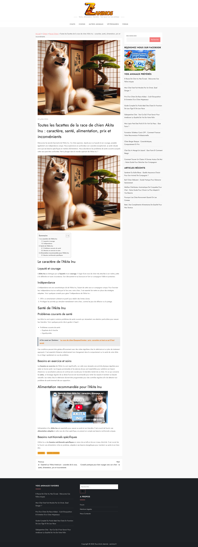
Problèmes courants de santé (52, 248)
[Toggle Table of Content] (66, 236)
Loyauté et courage (49, 241)
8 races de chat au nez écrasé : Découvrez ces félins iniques (141, 80)
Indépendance (48, 243)
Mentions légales (86, 509)
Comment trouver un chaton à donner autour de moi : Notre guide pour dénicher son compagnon (143, 160)
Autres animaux (96, 24)
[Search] (82, 491)
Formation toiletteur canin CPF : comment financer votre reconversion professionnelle (142, 134)
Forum (125, 24)
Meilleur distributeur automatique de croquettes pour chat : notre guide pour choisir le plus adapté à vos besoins (143, 190)
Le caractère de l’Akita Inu (48, 239)
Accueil (38, 34)
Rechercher (131, 36)
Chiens (82, 24)
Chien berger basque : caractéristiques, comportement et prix (138, 143)
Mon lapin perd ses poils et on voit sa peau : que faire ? (142, 125)
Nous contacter (85, 513)
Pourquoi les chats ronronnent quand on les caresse (140, 198)
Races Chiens (53, 34)
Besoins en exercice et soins (52, 250)
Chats (72, 24)
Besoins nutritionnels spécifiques (53, 255)
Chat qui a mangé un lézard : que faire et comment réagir (143, 151)
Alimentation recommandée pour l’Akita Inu (54, 253)
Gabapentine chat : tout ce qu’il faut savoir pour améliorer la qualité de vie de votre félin (142, 116)
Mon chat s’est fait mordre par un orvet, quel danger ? (140, 89)
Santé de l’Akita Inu (46, 246)
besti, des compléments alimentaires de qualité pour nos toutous (143, 206)
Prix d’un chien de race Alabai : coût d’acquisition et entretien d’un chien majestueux (142, 98)
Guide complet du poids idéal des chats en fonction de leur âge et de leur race (143, 107)
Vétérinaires (113, 24)
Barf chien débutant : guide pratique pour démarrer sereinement (142, 181)
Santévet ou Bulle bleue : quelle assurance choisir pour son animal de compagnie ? (142, 174)
